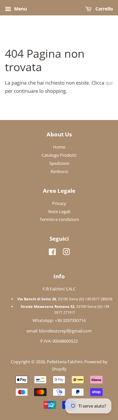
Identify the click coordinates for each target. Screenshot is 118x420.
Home (59, 147)
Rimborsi (59, 171)
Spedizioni (59, 163)
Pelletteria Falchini (64, 362)
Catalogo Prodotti (59, 155)
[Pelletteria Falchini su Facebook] (52, 253)
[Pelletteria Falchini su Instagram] (66, 253)
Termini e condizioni (59, 219)
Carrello (103, 9)
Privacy (59, 203)
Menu (20, 9)
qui (109, 82)
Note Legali (59, 211)
